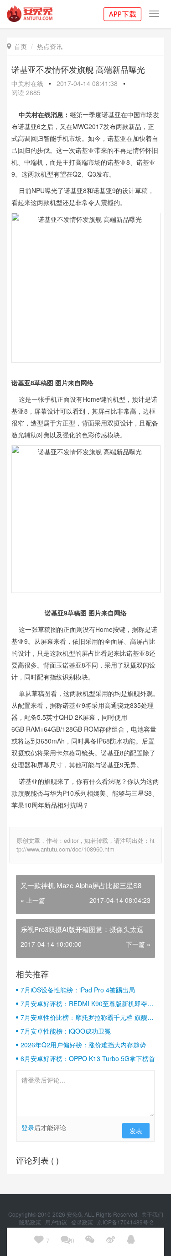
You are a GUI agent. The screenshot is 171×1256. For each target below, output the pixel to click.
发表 (136, 1130)
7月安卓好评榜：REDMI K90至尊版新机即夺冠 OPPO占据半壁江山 (87, 1003)
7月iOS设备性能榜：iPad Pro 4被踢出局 (78, 989)
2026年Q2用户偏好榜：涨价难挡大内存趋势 (83, 1044)
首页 (17, 46)
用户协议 (56, 1222)
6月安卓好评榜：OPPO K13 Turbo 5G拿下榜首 (88, 1058)
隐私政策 (30, 1222)
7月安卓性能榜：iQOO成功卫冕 (66, 1030)
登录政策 (82, 1222)
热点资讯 (49, 46)
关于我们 (152, 1214)
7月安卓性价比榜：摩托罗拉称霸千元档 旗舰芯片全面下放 (87, 1017)
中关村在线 (27, 83)
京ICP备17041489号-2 (125, 1222)
